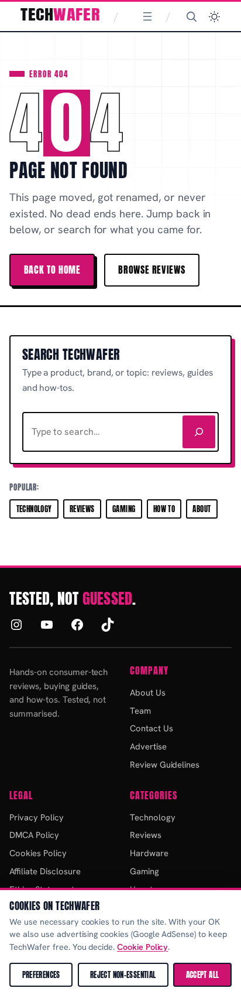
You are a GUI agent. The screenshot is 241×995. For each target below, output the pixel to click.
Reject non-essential (123, 974)
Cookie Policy (142, 947)
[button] (214, 17)
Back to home (52, 270)
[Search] (191, 16)
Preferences (41, 974)
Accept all (202, 974)
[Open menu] (147, 16)
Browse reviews (151, 270)
